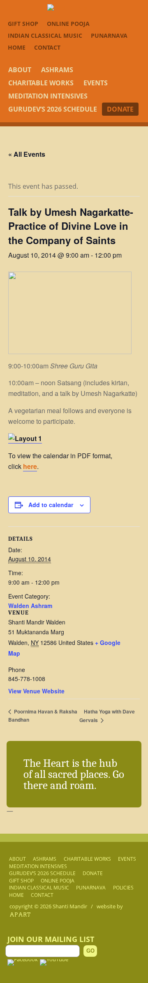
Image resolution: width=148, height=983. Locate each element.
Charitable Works (41, 82)
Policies (123, 887)
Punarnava (109, 35)
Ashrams (57, 69)
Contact (47, 47)
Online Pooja (68, 23)
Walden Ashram (30, 605)
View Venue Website (36, 691)
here (30, 466)
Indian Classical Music (45, 35)
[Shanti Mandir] (74, 7)
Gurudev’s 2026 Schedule (52, 109)
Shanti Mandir (70, 906)
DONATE (120, 109)
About (19, 69)
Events (95, 82)
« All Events (26, 154)
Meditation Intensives (48, 96)
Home (16, 47)
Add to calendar (50, 505)
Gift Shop (23, 23)
